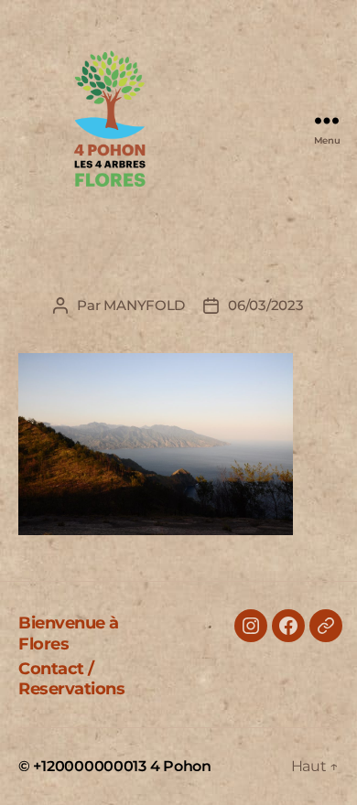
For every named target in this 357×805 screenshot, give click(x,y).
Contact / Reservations (71, 679)
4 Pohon (180, 766)
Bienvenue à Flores (68, 633)
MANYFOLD (144, 305)
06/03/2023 (265, 305)
